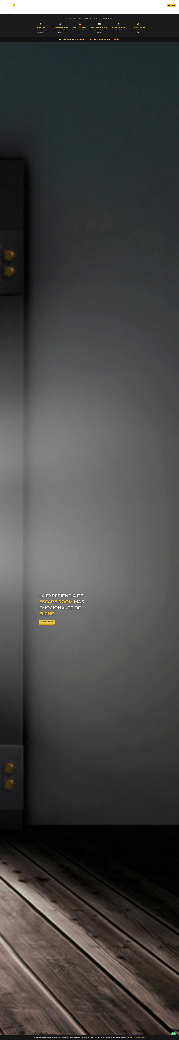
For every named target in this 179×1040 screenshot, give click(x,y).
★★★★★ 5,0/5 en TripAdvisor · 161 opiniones (105, 39)
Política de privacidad (139, 1037)
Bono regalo (131, 6)
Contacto (161, 6)
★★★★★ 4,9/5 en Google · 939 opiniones (72, 39)
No (131, 1037)
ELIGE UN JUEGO (47, 622)
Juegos (119, 6)
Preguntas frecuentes (146, 6)
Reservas (171, 6)
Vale (128, 1037)
